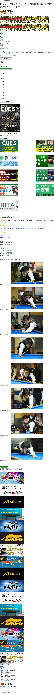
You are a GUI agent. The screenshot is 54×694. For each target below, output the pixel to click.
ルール (1, 39)
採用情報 (2, 667)
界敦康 (9, 237)
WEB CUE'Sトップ (5, 52)
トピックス (3, 32)
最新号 (1, 45)
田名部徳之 (9, 252)
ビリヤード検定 (4, 48)
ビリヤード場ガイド (5, 41)
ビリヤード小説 (4, 43)
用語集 (1, 40)
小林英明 (10, 250)
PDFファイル (18, 259)
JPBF (1, 64)
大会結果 (2, 33)
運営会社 (2, 666)
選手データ (3, 36)
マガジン (2, 44)
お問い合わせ (3, 14)
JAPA (1, 61)
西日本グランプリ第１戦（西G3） (14, 468)
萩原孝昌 (10, 253)
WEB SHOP (3, 51)
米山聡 (8, 244)
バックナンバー (4, 47)
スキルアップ (3, 37)
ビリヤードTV (3, 50)
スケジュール (3, 34)
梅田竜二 (2, 237)
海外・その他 (3, 66)
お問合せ (2, 668)
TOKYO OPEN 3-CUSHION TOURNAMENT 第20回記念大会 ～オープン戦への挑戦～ (22, 228)
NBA (1, 65)
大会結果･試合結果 (16, 52)
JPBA (1, 62)
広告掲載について (4, 664)
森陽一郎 (10, 242)
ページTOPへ (3, 471)
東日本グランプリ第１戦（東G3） (14, 469)
